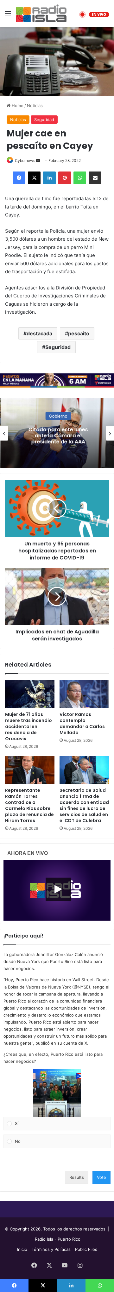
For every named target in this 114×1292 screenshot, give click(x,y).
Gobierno (57, 416)
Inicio (22, 1249)
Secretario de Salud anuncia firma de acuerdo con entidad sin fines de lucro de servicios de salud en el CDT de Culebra (84, 805)
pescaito (78, 333)
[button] (57, 1093)
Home (16, 105)
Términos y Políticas (51, 1249)
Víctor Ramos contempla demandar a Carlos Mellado (82, 723)
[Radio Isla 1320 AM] (41, 13)
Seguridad (44, 119)
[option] (57, 433)
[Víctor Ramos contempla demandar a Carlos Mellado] (84, 694)
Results (76, 1177)
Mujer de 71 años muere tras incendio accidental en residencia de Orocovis (28, 726)
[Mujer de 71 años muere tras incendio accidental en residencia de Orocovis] (29, 694)
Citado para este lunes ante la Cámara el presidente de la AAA (57, 435)
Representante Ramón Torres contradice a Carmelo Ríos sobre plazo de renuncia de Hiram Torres (29, 805)
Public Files (86, 1249)
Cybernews (25, 160)
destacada (39, 333)
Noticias (35, 105)
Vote (101, 1177)
